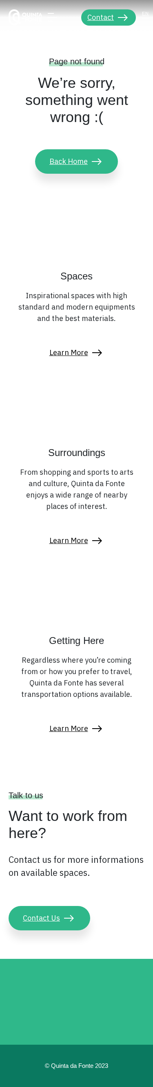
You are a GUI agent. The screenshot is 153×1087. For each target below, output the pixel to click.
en (145, 13)
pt (145, 22)
